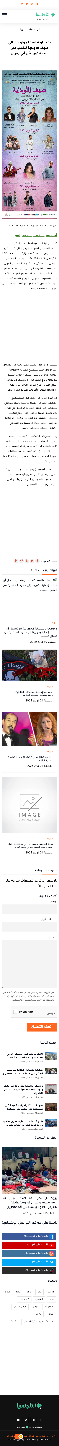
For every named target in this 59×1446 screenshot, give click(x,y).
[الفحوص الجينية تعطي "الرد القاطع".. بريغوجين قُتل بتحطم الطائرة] (29, 665)
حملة (18, 1292)
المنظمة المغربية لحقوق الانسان (39, 1321)
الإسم (54, 902)
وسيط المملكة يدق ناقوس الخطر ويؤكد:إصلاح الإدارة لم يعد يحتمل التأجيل (23, 1090)
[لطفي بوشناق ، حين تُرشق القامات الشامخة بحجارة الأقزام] (29, 729)
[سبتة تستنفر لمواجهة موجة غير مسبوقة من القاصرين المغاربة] (51, 1109)
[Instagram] (32, 4)
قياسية (51, 1292)
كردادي (36, 1307)
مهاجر (7, 1292)
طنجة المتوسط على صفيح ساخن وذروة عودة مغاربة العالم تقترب (23, 1123)
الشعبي (39, 1299)
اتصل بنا (52, 1437)
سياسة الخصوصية (28, 1437)
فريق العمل (42, 1437)
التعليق (53, 937)
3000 (38, 1314)
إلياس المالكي (20, 1307)
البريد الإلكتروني (49, 919)
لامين (51, 1299)
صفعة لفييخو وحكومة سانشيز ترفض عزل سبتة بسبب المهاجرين (22, 1072)
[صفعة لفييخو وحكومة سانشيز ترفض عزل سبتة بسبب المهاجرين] (51, 1074)
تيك (39, 1292)
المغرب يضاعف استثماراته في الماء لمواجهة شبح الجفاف (25, 1056)
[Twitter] (27, 4)
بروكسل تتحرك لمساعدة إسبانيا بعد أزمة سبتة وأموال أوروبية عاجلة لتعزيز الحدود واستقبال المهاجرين (29, 1203)
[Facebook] (37, 4)
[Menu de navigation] (4, 14)
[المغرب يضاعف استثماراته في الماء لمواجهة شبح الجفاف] (51, 1058)
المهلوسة (49, 1307)
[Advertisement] (29, 327)
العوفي (51, 1314)
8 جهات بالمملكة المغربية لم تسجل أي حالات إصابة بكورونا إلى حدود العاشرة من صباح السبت (30, 633)
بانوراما (22, 29)
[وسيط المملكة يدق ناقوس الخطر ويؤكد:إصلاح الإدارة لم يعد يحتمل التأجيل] (51, 1090)
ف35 (29, 1292)
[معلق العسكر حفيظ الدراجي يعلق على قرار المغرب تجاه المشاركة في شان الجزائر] (29, 805)
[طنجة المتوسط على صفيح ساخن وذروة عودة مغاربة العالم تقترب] (51, 1125)
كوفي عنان (24, 1299)
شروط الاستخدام (11, 1437)
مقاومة (14, 1321)
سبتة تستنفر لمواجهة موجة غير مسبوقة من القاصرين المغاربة (24, 1107)
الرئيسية (34, 29)
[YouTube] (21, 4)
